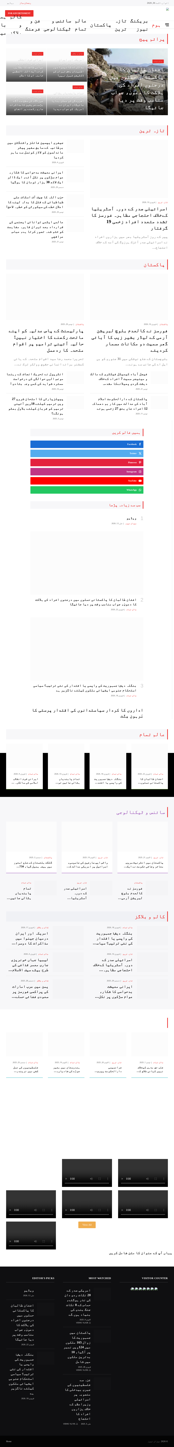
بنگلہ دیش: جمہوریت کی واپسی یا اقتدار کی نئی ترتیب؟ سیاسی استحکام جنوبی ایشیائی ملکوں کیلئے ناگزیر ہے (85, 688)
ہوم (156, 24)
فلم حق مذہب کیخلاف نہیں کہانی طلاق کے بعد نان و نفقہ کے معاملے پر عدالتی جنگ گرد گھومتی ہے (150, 1069)
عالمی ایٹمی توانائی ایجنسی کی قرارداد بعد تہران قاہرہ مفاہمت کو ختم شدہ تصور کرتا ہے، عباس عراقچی (35, 229)
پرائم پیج (152, 39)
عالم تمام (81, 25)
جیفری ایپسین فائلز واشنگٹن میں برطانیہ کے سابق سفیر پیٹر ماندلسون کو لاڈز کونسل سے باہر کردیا (35, 150)
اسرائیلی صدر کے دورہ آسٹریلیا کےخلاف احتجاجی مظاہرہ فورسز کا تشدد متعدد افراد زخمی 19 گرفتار (129, 218)
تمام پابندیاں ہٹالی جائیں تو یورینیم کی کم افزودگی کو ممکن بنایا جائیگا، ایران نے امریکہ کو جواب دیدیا (67, 101)
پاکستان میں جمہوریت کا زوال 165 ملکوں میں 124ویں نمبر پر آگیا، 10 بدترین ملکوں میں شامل (77, 1347)
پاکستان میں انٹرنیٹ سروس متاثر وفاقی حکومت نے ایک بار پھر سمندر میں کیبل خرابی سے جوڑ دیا (144, 864)
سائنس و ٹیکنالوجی (57, 25)
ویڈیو (10, 3)
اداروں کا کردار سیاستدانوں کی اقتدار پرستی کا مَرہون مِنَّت (87, 713)
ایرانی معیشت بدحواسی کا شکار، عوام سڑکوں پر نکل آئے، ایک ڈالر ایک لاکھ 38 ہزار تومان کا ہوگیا (35, 177)
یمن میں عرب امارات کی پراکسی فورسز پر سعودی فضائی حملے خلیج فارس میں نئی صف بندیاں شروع (28, 991)
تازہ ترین (121, 25)
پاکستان (100, 24)
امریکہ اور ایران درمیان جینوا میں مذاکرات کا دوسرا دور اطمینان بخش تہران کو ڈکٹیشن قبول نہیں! (68, 67)
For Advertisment (19, 13)
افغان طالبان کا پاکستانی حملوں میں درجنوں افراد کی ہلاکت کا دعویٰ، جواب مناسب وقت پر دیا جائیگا (136, 88)
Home (9, 1441)
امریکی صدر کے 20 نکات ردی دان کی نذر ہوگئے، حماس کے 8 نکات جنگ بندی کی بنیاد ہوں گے (77, 1302)
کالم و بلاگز (16, 25)
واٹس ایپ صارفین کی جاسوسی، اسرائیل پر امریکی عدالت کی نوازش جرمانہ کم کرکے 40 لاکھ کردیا (87, 864)
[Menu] (167, 25)
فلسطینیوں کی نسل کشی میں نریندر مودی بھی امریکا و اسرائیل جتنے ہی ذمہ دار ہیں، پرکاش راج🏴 (24, 1069)
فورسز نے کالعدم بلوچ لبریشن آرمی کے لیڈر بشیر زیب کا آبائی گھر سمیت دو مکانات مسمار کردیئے (129, 340)
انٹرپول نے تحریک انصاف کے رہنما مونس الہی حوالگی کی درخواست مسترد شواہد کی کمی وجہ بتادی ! (35, 378)
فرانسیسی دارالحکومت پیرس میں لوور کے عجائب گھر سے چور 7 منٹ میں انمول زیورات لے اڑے (109, 1069)
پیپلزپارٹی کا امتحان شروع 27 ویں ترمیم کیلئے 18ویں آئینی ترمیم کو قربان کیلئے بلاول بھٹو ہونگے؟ (36, 406)
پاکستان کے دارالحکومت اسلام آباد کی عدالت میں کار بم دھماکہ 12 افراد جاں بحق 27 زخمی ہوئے (119, 403)
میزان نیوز (131, 523)
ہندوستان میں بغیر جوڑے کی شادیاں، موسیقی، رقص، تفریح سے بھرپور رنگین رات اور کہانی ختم (66, 1069)
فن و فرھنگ (32, 25)
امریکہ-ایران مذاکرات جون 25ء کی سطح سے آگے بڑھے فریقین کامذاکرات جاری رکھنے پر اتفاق (26, 103)
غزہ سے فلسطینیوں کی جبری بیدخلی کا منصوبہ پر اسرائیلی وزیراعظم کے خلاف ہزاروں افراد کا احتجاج (78, 1399)
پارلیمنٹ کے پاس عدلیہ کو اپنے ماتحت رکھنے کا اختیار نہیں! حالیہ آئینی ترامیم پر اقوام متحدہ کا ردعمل (46, 340)
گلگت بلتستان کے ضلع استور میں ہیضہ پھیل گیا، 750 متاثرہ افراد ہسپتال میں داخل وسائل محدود (33, 864)
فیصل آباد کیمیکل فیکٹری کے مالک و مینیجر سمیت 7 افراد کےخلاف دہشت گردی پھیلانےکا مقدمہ (118, 378)
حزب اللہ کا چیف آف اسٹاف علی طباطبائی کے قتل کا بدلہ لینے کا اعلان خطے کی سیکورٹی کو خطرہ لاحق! (35, 202)
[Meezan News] (155, 13)
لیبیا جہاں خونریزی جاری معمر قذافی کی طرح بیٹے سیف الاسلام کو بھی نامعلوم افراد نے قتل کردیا (29, 965)
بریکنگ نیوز (139, 25)
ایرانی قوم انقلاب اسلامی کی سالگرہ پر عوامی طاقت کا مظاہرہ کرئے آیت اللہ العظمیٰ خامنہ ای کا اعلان (27, 67)
